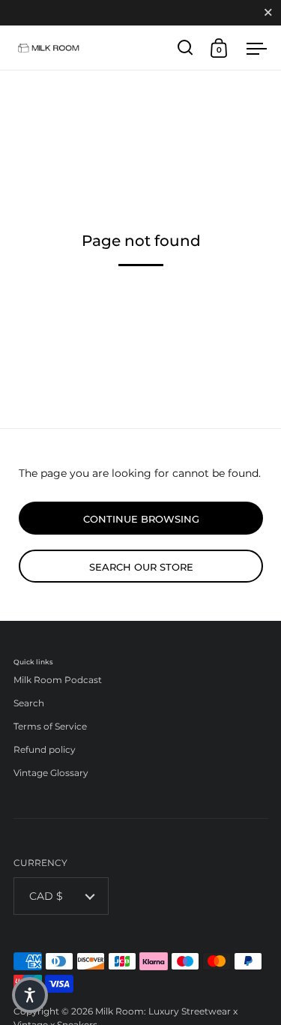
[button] (30, 995)
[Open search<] (185, 47)
